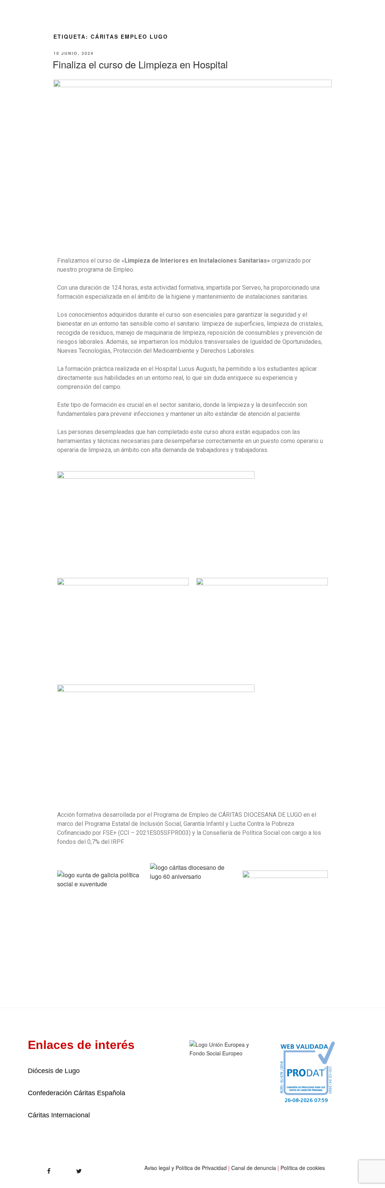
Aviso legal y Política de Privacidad (185, 1167)
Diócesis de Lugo (54, 1071)
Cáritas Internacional (59, 1115)
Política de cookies (302, 1167)
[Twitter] (70, 1168)
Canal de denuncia (253, 1167)
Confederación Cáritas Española (76, 1093)
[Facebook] (36, 1168)
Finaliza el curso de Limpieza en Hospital (140, 64)
